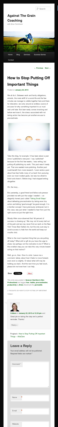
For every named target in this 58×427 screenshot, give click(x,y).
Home (10, 54)
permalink (38, 285)
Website (15, 424)
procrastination (41, 282)
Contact (11, 60)
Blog (18, 54)
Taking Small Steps (38, 198)
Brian (21, 285)
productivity (12, 285)
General (28, 280)
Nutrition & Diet (38, 280)
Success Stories (40, 54)
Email (17, 410)
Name (17, 397)
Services (27, 54)
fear (27, 282)
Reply (14, 325)
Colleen (13, 313)
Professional (12, 282)
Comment (16, 364)
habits (32, 282)
